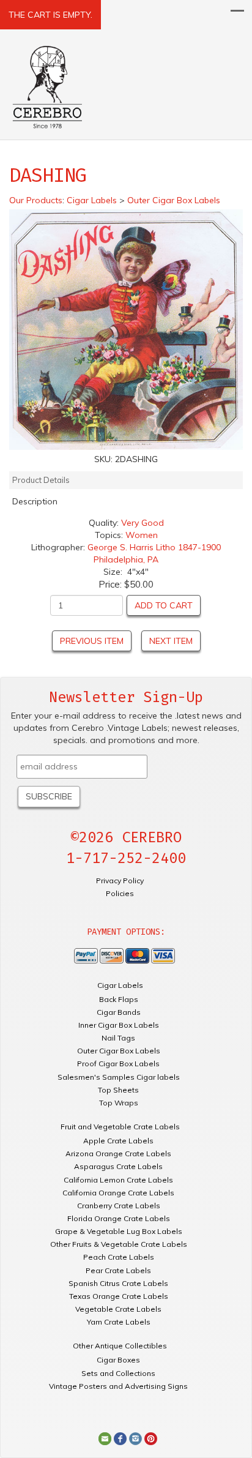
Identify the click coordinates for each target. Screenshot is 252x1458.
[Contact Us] (104, 1437)
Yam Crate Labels (118, 1321)
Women (141, 534)
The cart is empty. (50, 14)
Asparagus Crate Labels (118, 1166)
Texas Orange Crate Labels (118, 1296)
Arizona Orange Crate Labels (118, 1153)
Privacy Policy (120, 880)
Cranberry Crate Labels (118, 1205)
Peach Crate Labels (118, 1257)
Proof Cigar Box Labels (118, 1063)
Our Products (35, 200)
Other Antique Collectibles (120, 1345)
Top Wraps (118, 1102)
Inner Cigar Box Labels (118, 1025)
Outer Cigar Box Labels (118, 1050)
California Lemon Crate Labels (118, 1179)
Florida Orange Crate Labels (118, 1218)
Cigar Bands (119, 1012)
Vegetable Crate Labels (118, 1309)
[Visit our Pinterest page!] (150, 1437)
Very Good (142, 522)
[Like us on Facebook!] (120, 1437)
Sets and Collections (118, 1373)
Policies (120, 893)
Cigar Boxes (118, 1359)
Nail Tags (118, 1037)
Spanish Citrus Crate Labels (118, 1283)
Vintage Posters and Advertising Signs (118, 1386)
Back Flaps (118, 999)
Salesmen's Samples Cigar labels (118, 1077)
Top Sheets (118, 1089)
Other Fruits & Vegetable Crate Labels (118, 1244)
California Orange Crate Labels (118, 1192)
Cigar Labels (120, 985)
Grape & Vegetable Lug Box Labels (118, 1231)
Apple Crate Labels (118, 1140)
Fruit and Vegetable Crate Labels (120, 1126)
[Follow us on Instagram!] (135, 1437)
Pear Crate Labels (118, 1270)
